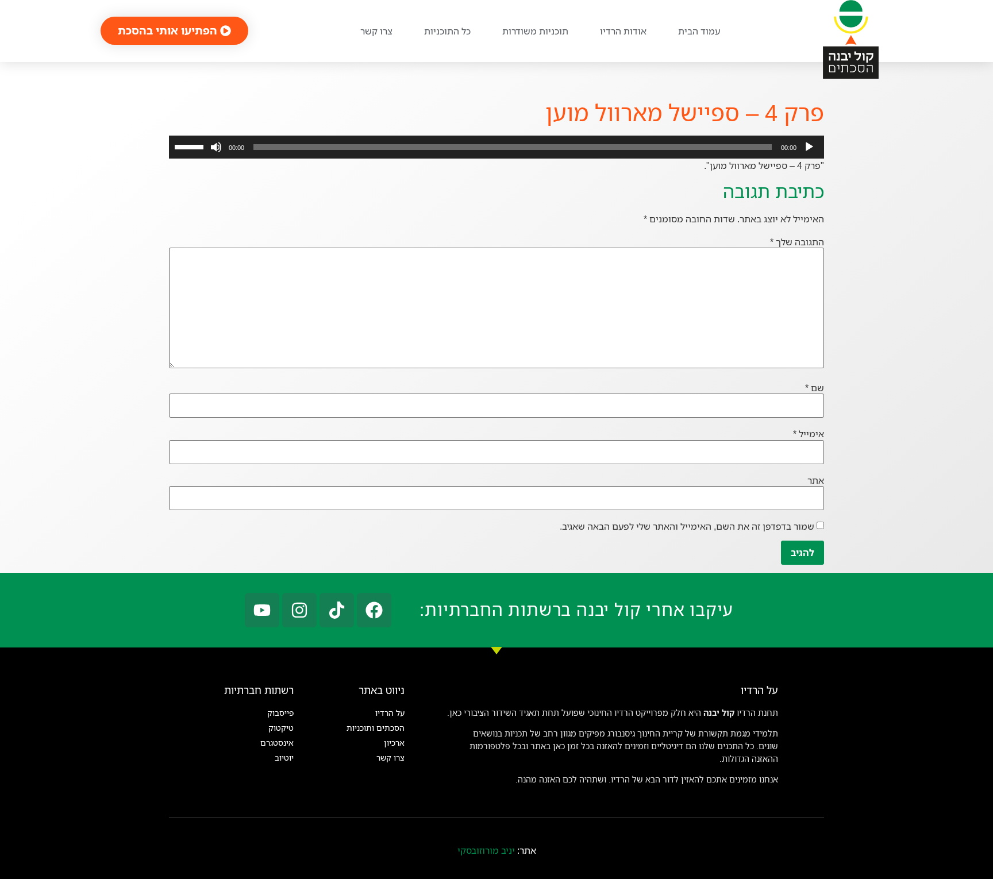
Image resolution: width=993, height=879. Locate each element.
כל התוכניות (447, 31)
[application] (496, 147)
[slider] (191, 146)
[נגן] (809, 147)
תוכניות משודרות (535, 31)
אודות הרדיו (623, 31)
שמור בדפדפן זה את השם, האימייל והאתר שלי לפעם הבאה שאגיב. (687, 526)
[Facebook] (374, 610)
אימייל (808, 433)
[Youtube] (262, 610)
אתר (815, 480)
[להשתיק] (216, 147)
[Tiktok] (337, 610)
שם (814, 387)
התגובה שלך (797, 241)
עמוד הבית (699, 31)
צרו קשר (376, 31)
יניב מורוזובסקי (486, 850)
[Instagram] (299, 610)
